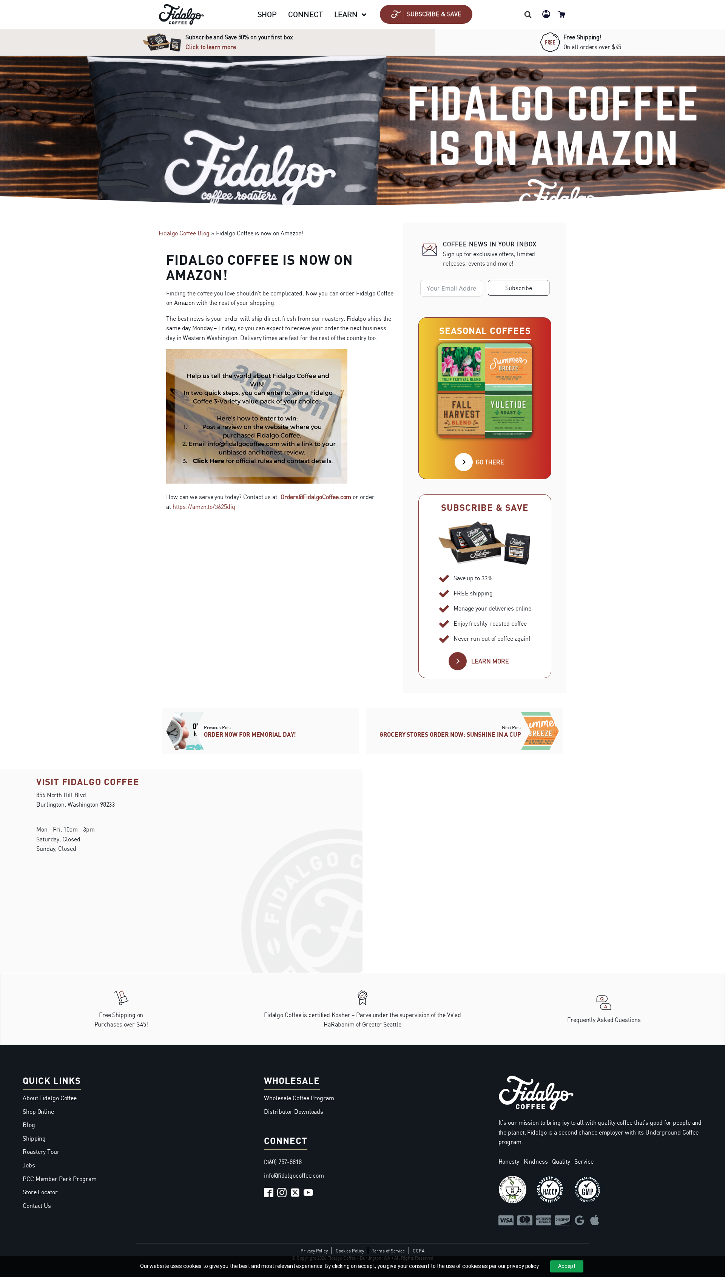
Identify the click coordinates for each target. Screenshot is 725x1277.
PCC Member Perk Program (60, 1179)
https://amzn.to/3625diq (204, 506)
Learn (346, 14)
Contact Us (37, 1205)
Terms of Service (388, 1251)
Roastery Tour (41, 1151)
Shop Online (38, 1111)
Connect (305, 14)
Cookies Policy (350, 1251)
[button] (426, 14)
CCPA (418, 1251)
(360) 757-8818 (283, 1162)
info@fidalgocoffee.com (294, 1175)
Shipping (34, 1138)
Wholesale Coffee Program (299, 1098)
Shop (267, 14)
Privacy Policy (314, 1251)
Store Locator (40, 1192)
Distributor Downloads (293, 1111)
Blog (29, 1125)
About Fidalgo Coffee (50, 1098)
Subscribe (518, 288)
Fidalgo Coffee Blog (184, 233)
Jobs (29, 1165)
